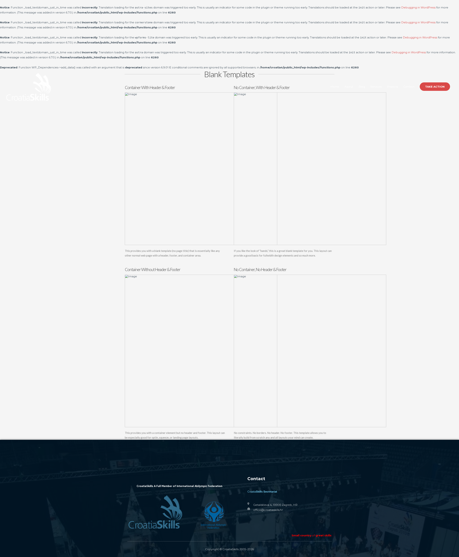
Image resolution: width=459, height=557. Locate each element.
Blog (362, 86)
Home (334, 86)
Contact (408, 86)
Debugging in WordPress (418, 7)
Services (376, 86)
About (349, 86)
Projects (392, 86)
